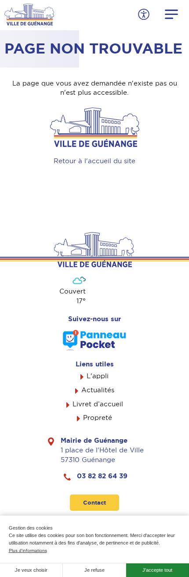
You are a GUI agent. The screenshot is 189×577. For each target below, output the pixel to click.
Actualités (97, 390)
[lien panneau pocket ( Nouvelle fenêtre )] (94, 340)
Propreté (97, 418)
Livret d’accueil (98, 404)
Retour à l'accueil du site (94, 161)
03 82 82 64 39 (102, 476)
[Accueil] (29, 14)
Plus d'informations (28, 550)
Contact (94, 502)
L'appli (98, 376)
